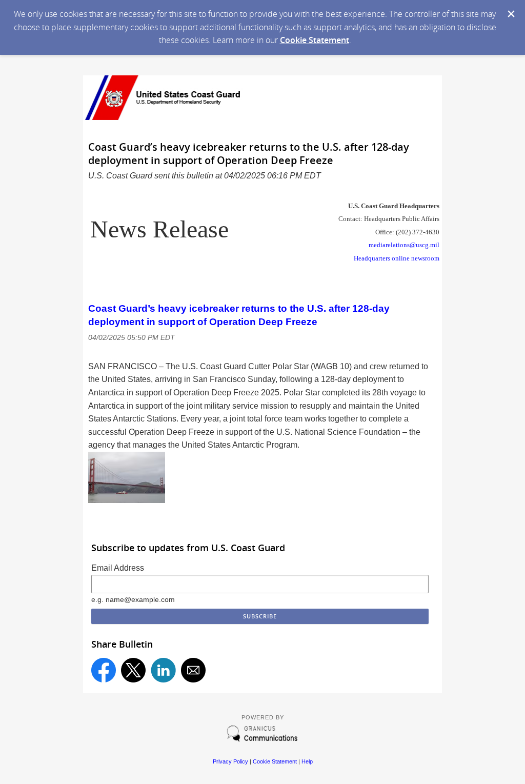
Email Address (117, 568)
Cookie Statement (314, 40)
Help (307, 761)
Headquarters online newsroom (396, 258)
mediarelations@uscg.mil (404, 245)
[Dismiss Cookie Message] (511, 14)
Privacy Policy (230, 761)
